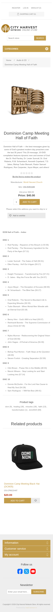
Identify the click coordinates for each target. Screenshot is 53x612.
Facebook (20, 571)
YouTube (33, 571)
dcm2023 (33, 410)
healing (17, 407)
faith (40, 407)
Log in (25, 8)
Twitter (26, 571)
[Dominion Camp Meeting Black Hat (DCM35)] (26, 456)
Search (40, 38)
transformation (18, 410)
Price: (22, 195)
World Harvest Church (32, 182)
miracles (29, 407)
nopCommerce (31, 608)
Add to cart (30, 202)
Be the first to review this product (27, 177)
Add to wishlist (19, 215)
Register (16, 8)
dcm (7, 407)
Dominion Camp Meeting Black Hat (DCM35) (22, 485)
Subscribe (38, 592)
